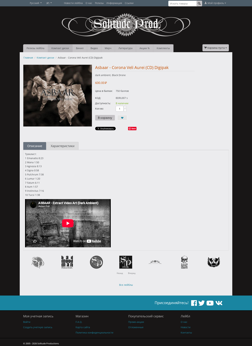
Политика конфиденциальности (94, 332)
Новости (185, 327)
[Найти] (199, 3)
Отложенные (135, 327)
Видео (94, 48)
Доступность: (103, 103)
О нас (89, 3)
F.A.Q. (79, 322)
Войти (26, 322)
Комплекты (163, 48)
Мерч (108, 48)
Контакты (186, 332)
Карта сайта (83, 327)
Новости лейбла (73, 3)
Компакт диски (60, 48)
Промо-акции (136, 322)
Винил (79, 48)
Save (133, 128)
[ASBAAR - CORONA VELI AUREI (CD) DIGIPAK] (57, 95)
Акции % (145, 48)
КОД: (98, 98)
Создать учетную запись (37, 327)
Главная (28, 57)
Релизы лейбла (35, 48)
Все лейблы (126, 284)
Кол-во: (99, 108)
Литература (125, 48)
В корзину (105, 118)
